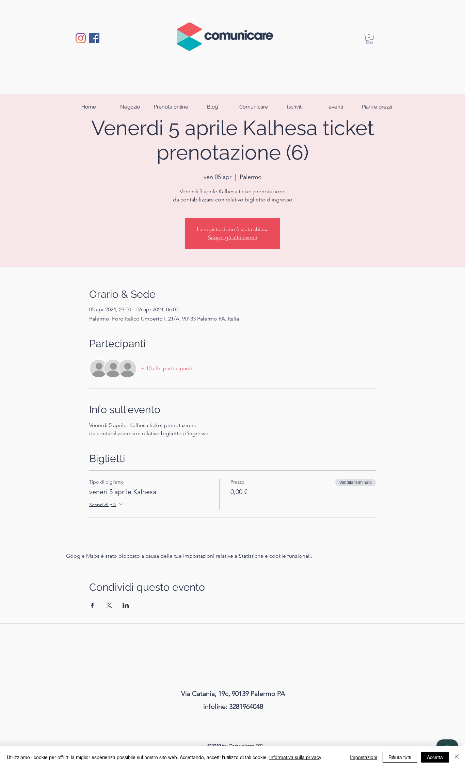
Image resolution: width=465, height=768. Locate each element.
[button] (369, 39)
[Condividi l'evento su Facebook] (92, 605)
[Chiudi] (457, 757)
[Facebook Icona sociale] (94, 38)
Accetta (435, 757)
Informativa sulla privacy (295, 757)
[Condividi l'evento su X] (109, 605)
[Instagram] (81, 38)
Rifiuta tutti (399, 757)
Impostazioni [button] (363, 757)
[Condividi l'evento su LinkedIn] (126, 605)
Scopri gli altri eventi (232, 237)
